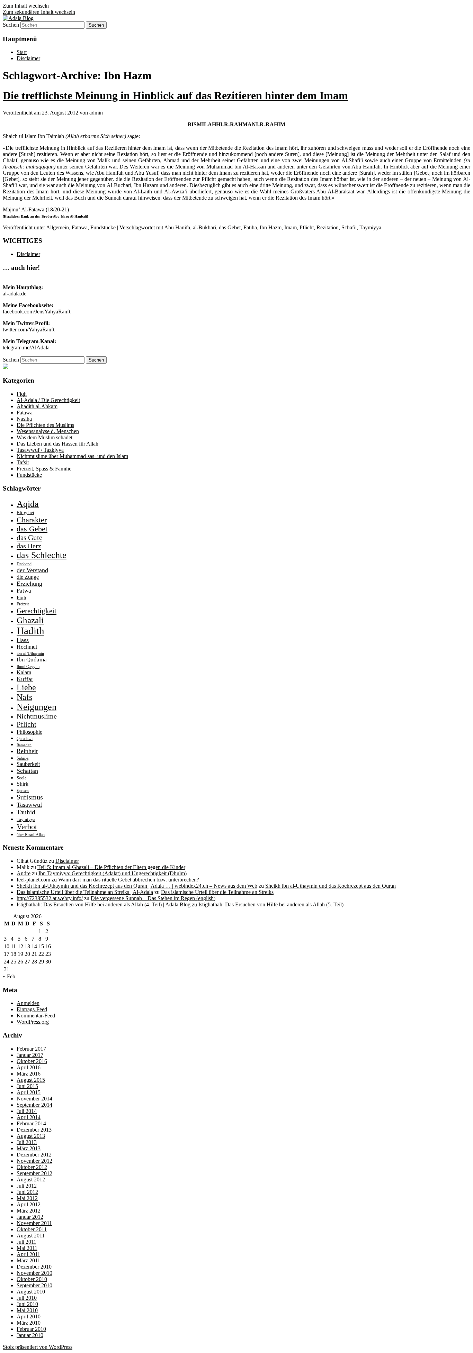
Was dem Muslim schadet (44, 437)
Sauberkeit (28, 764)
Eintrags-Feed (32, 1009)
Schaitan (27, 770)
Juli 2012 (27, 1186)
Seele (22, 777)
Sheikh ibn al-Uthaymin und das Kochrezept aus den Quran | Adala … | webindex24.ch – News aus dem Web (137, 886)
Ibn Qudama (32, 659)
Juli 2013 (27, 1142)
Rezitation (327, 227)
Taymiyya (370, 227)
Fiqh (22, 394)
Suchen (11, 25)
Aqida (28, 504)
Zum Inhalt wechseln (26, 6)
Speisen (23, 791)
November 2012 (34, 1161)
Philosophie (29, 732)
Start (22, 52)
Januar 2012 (30, 1217)
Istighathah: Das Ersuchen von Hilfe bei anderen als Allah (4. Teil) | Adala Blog (103, 904)
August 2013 (31, 1136)
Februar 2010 (31, 1329)
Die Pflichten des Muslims (45, 425)
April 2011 (28, 1254)
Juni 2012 (27, 1192)
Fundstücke (103, 227)
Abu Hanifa (177, 227)
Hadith (30, 630)
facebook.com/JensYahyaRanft (36, 311)
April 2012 (29, 1204)
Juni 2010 (27, 1304)
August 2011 (31, 1235)
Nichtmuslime (37, 716)
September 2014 (34, 1105)
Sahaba (22, 758)
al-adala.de (14, 293)
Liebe (26, 687)
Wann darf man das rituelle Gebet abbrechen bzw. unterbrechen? (128, 880)
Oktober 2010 (32, 1279)
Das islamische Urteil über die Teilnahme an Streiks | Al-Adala (85, 892)
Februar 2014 (31, 1123)
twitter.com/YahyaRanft (28, 329)
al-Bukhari (204, 227)
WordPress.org (33, 1022)
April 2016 (29, 1067)
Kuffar (25, 679)
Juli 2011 (26, 1242)
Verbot (27, 826)
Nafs (24, 697)
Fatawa (80, 227)
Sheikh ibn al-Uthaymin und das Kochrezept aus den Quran (330, 886)
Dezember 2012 (34, 1155)
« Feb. (10, 976)
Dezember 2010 (34, 1267)
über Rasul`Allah (31, 834)
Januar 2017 (30, 1055)
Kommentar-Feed (36, 1015)
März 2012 (29, 1211)
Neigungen (36, 707)
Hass (23, 640)
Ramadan (24, 745)
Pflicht (307, 227)
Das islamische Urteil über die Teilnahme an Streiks (217, 892)
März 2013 (29, 1148)
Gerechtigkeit (36, 611)
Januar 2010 (30, 1335)
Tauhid (26, 812)
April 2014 (29, 1117)
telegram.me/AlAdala (26, 347)
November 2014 (34, 1098)
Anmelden (28, 1003)
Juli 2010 (27, 1298)
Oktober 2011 (32, 1229)
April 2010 (29, 1316)
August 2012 (31, 1179)
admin (96, 113)
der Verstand (32, 570)
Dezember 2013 (34, 1130)
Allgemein (57, 227)
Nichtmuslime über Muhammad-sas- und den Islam (72, 456)
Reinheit (27, 751)
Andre (23, 873)
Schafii (349, 227)
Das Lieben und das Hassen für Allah (57, 444)
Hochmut (27, 647)
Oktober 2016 (32, 1061)
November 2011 (34, 1223)
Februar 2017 (31, 1049)
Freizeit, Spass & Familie (44, 469)
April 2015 (29, 1092)
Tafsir (23, 462)
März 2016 (29, 1074)
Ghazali (30, 620)
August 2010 (31, 1292)
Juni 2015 (27, 1086)
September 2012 (34, 1173)
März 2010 (29, 1323)
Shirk (22, 784)
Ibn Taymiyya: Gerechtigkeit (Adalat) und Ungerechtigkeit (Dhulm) (112, 873)
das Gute (29, 537)
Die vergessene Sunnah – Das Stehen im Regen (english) (153, 898)
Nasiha (24, 419)
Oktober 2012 (32, 1167)
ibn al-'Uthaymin (30, 653)
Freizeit (23, 604)
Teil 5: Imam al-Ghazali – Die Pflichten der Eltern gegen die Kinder (111, 867)
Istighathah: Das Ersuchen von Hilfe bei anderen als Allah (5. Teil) (270, 904)
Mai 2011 (27, 1248)
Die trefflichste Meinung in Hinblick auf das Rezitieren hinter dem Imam (175, 95)
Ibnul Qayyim (28, 666)
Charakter (32, 519)
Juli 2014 (27, 1111)
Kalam (24, 672)
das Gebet (230, 227)
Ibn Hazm (271, 227)
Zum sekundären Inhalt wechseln (39, 12)
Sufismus (30, 797)
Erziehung (29, 583)
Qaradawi (25, 738)
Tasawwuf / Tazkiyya (40, 450)
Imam (290, 227)
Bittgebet (25, 512)
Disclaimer (28, 58)
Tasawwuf (29, 804)
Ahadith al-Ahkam (37, 406)
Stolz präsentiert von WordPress (37, 1347)
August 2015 (31, 1080)
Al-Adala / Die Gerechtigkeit (48, 400)
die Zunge (28, 577)
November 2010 (34, 1273)
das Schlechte (41, 555)
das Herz (29, 546)
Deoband (24, 563)
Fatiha (250, 227)
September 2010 (34, 1285)
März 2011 (28, 1260)
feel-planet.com (33, 880)
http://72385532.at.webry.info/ (50, 898)
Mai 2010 (27, 1310)
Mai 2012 (27, 1198)
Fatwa (24, 590)
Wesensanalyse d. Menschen (48, 431)
